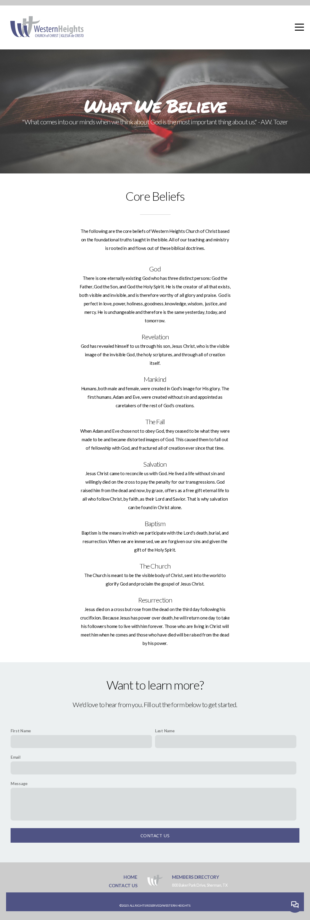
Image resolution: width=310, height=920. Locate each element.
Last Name (164, 730)
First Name (21, 730)
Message (19, 783)
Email (16, 757)
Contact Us (155, 835)
